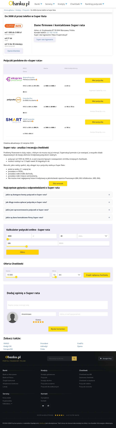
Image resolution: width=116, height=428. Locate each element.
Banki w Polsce (8, 377)
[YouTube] (43, 406)
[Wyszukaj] (74, 358)
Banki (5, 370)
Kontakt (43, 401)
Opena (79, 346)
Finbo (42, 349)
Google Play (107, 358)
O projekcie (45, 398)
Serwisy (6, 394)
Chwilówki (83, 370)
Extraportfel (8, 349)
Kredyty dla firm (46, 380)
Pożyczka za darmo (48, 384)
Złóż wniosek (58, 183)
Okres (54, 271)
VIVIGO (6, 343)
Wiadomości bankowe (10, 384)
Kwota (8, 271)
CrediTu (80, 343)
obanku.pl (42, 423)
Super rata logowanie (44, 39)
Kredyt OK (7, 346)
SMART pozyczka (28, 119)
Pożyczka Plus (27, 98)
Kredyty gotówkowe (48, 374)
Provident (44, 343)
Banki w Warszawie (10, 374)
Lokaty (5, 387)
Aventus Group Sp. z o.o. (97, 111)
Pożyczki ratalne (85, 384)
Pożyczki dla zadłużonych (50, 387)
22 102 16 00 (52, 32)
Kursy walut (7, 398)
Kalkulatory (6, 404)
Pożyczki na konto (85, 387)
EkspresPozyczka (28, 77)
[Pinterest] (48, 406)
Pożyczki (44, 377)
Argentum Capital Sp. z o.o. (97, 90)
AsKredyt (43, 346)
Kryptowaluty (7, 401)
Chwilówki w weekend (87, 380)
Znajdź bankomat (9, 380)
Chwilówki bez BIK (85, 374)
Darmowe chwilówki (86, 377)
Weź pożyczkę (97, 80)
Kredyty (44, 370)
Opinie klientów (13, 51)
